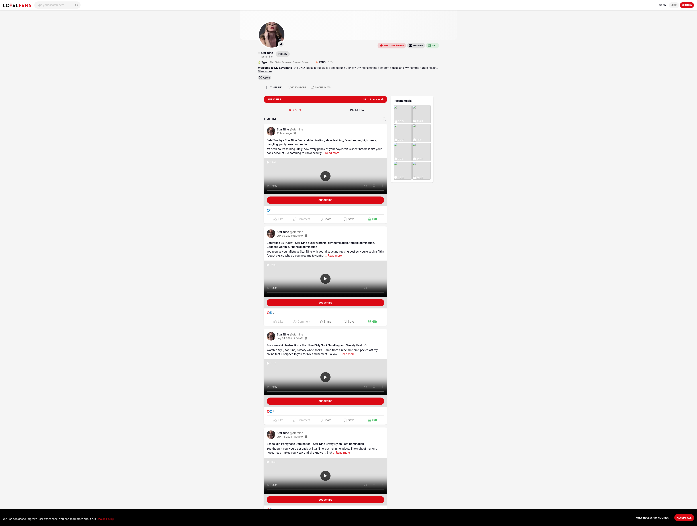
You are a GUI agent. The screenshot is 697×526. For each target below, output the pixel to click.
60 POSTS (294, 110)
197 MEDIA (357, 110)
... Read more (330, 153)
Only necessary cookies (652, 517)
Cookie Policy (105, 519)
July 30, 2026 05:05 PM (290, 235)
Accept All (684, 517)
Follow (282, 54)
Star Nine (283, 129)
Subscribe (325, 200)
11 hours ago (284, 133)
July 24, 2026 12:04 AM (290, 338)
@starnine (296, 129)
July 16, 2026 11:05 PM (290, 436)
